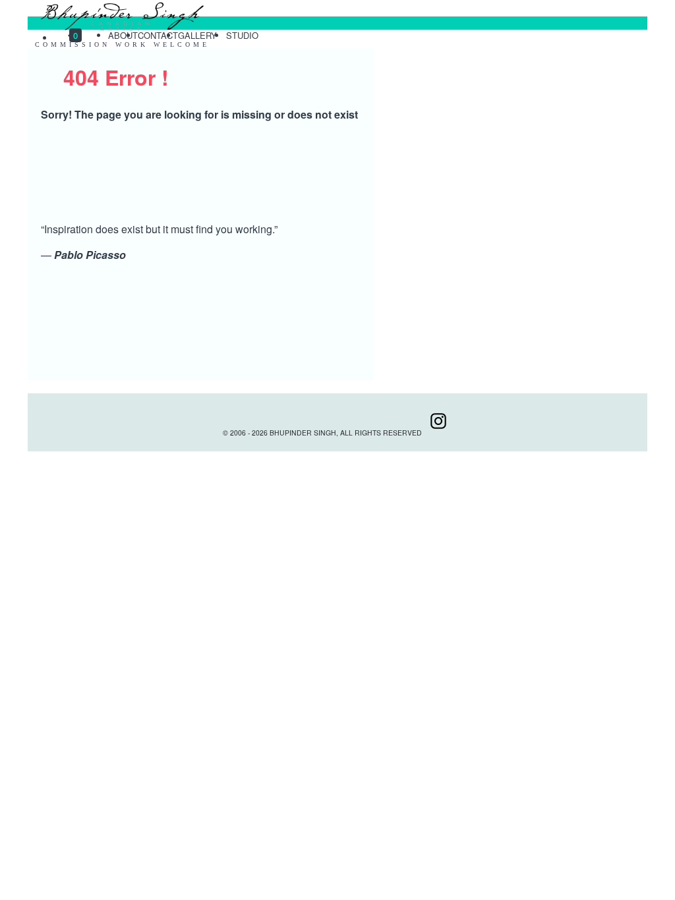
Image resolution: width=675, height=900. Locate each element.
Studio (243, 35)
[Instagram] (438, 432)
